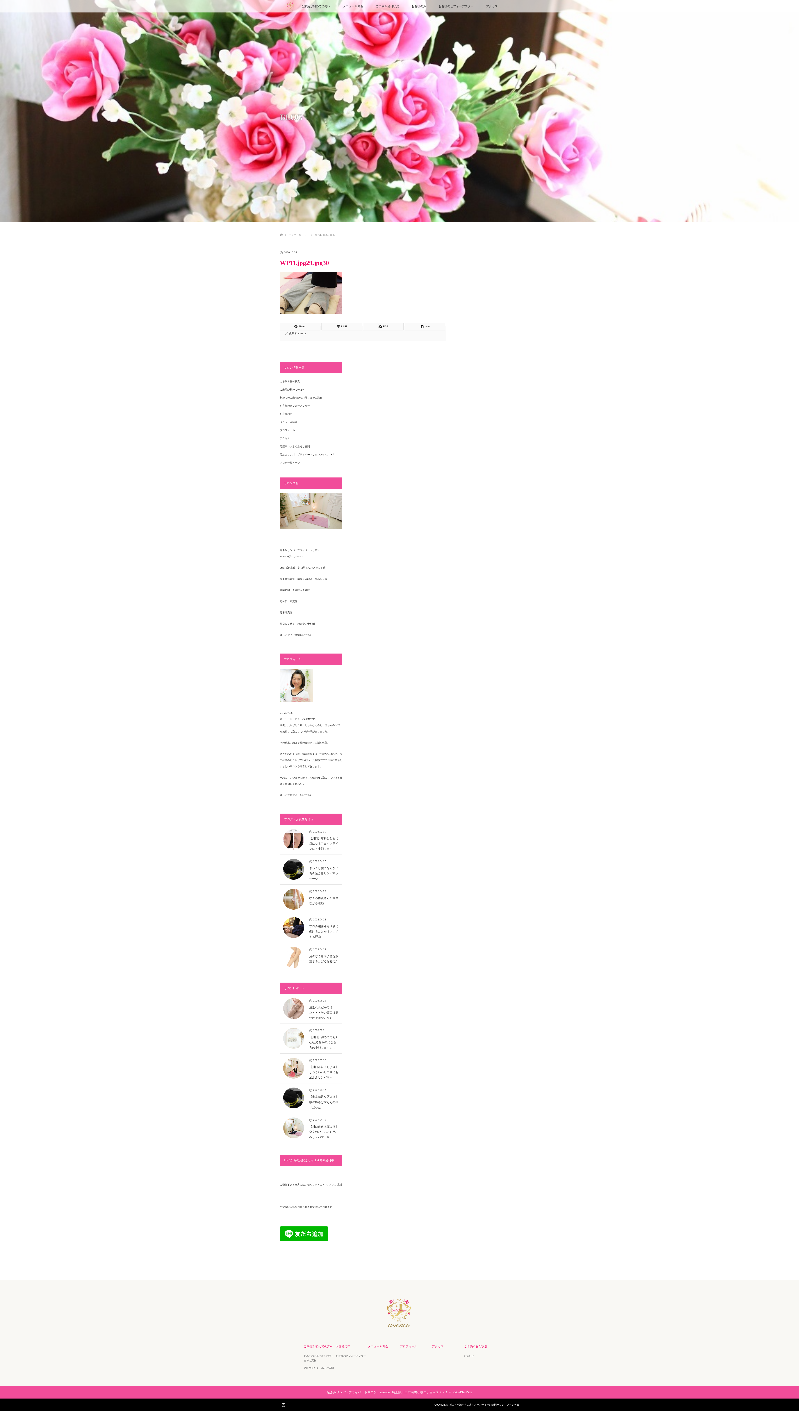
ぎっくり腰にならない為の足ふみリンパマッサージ (323, 873)
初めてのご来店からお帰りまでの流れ (301, 397)
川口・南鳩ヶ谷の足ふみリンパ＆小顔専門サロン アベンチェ (484, 1404)
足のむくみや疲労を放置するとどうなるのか (323, 959)
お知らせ (469, 1355)
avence (302, 333)
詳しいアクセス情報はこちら (296, 635)
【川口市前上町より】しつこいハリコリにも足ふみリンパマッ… (323, 1072)
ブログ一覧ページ (290, 462)
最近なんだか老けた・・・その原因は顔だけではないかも (323, 1012)
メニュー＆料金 (353, 6)
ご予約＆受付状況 (387, 6)
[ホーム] (281, 230)
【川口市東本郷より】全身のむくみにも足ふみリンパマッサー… (323, 1132)
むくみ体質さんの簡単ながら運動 (323, 900)
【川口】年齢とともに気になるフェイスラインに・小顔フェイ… (323, 843)
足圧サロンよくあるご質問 (295, 446)
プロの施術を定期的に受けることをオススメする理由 (323, 931)
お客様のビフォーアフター (456, 6)
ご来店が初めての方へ (315, 6)
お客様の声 (419, 6)
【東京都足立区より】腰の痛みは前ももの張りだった (323, 1102)
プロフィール (287, 430)
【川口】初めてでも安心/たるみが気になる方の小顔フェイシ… (323, 1042)
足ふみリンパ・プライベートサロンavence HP (307, 454)
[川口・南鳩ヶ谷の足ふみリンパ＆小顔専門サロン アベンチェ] (399, 1325)
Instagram (283, 1404)
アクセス (492, 6)
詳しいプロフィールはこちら (296, 795)
